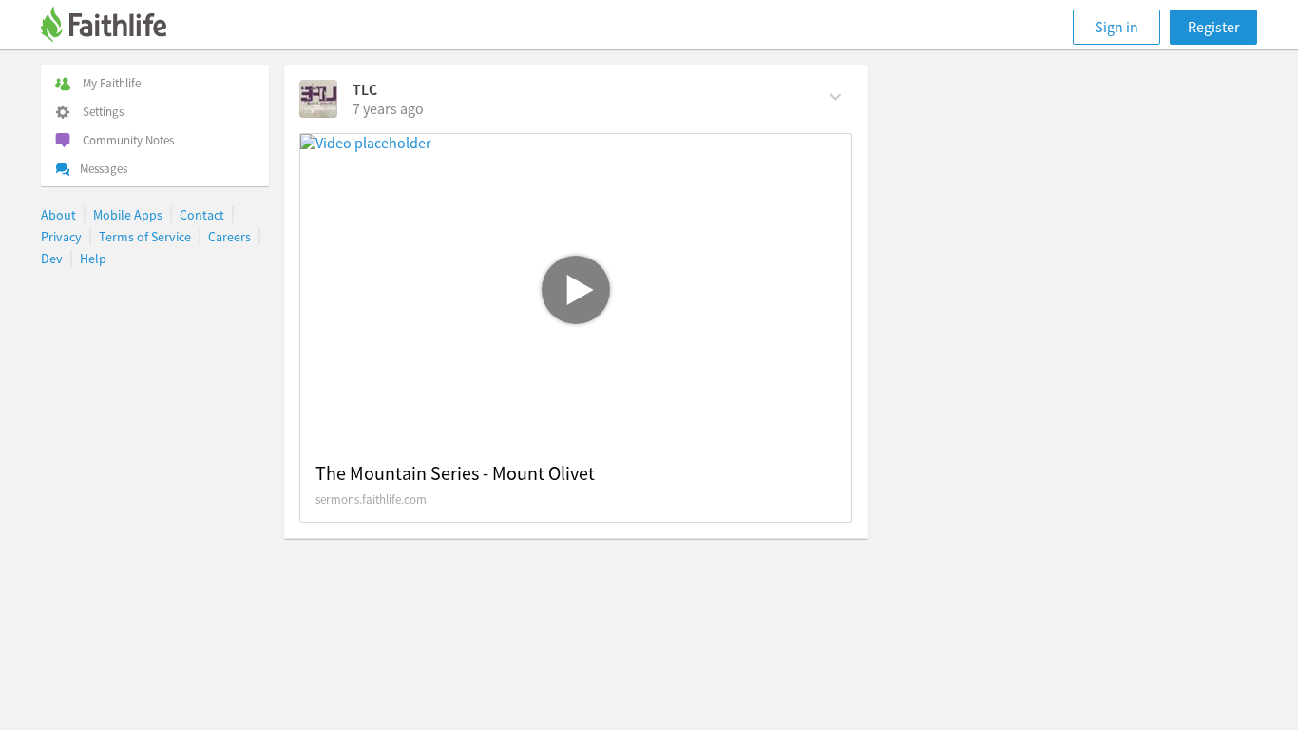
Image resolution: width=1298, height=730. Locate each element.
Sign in (1116, 26)
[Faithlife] (115, 27)
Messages (103, 169)
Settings (103, 112)
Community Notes (128, 140)
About (58, 214)
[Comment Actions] (836, 95)
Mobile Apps (127, 214)
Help (93, 258)
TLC (365, 89)
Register (1214, 26)
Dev (52, 258)
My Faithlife (112, 83)
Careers (229, 236)
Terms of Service (145, 236)
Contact (202, 214)
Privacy (61, 236)
